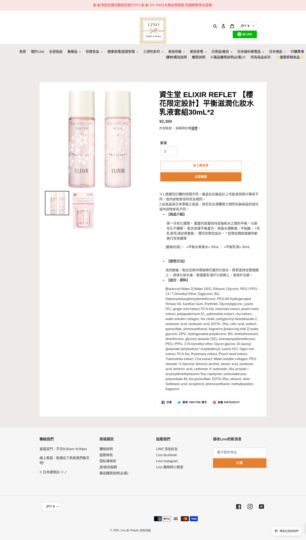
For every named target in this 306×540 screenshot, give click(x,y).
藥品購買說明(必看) (114, 473)
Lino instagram (167, 461)
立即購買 (201, 176)
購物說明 (106, 449)
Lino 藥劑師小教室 (169, 467)
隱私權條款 (108, 461)
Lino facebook (166, 455)
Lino (123, 530)
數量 (163, 143)
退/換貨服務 (108, 467)
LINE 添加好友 (167, 449)
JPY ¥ (50, 506)
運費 (194, 128)
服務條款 (106, 455)
